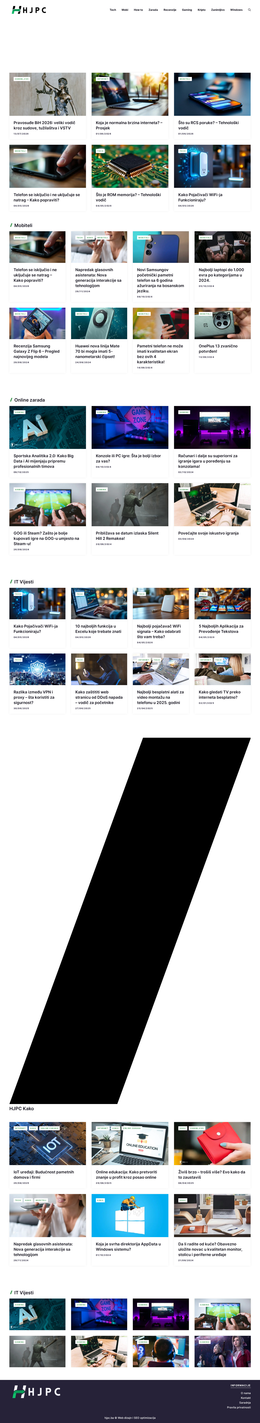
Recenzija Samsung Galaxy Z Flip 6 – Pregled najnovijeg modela (37, 351)
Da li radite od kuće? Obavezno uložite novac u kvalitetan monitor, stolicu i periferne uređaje (210, 1249)
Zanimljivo (218, 9)
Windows (236, 9)
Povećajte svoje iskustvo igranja (208, 533)
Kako (90, 238)
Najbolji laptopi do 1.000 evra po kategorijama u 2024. (221, 275)
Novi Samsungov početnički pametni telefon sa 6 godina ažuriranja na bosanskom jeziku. (160, 280)
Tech (113, 9)
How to (138, 9)
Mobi (125, 9)
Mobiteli (185, 79)
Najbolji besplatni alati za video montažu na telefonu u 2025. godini (160, 697)
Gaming (187, 9)
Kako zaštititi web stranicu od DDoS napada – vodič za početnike (99, 697)
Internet (102, 79)
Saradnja (245, 1402)
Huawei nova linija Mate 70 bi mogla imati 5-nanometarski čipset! (97, 351)
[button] (248, 10)
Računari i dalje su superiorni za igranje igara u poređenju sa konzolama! (208, 461)
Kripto (202, 9)
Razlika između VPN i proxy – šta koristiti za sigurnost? (34, 697)
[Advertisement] (130, 46)
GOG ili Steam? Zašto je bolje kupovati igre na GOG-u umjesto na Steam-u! (46, 538)
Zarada (153, 9)
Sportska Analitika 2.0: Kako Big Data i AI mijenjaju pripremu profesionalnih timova (44, 461)
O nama (246, 1393)
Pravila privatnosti (239, 1407)
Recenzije (170, 9)
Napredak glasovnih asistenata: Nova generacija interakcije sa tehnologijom (43, 1249)
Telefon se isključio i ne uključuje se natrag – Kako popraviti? (35, 275)
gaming (19, 412)
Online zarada (50, 1128)
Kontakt (246, 1398)
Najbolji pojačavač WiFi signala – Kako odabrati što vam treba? (159, 631)
